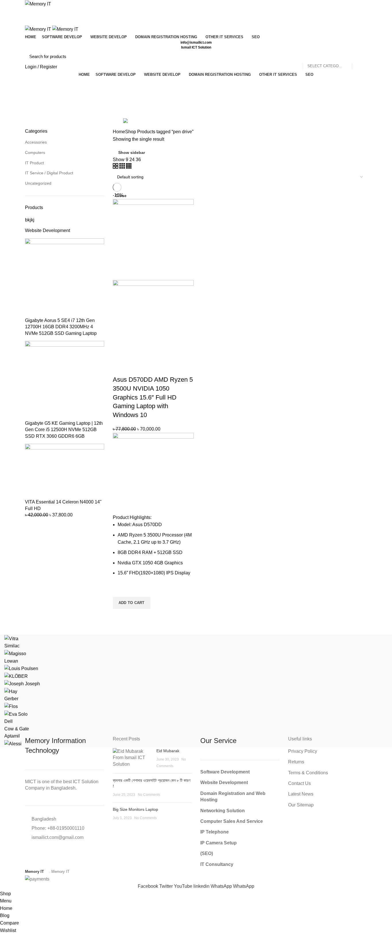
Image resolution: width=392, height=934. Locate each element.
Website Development (47, 230)
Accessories (36, 142)
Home (119, 131)
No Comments (149, 795)
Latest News (300, 794)
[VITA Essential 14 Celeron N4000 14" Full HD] (64, 470)
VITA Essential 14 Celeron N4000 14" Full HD (63, 505)
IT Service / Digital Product (49, 173)
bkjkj (29, 219)
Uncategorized (38, 183)
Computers (35, 152)
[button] (131, 603)
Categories (41, 113)
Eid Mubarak (167, 750)
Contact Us (299, 783)
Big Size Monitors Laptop (135, 809)
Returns (296, 761)
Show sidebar (131, 152)
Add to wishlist (120, 589)
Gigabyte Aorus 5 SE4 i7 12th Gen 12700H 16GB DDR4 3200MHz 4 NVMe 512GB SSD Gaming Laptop (61, 327)
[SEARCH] (359, 56)
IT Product (34, 163)
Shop (130, 131)
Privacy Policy (302, 751)
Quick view (120, 616)
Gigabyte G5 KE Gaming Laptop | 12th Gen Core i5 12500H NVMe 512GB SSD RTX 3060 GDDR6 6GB (64, 430)
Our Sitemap (301, 804)
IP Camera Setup (218, 842)
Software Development (225, 771)
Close (121, 196)
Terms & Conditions (308, 772)
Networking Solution (222, 810)
